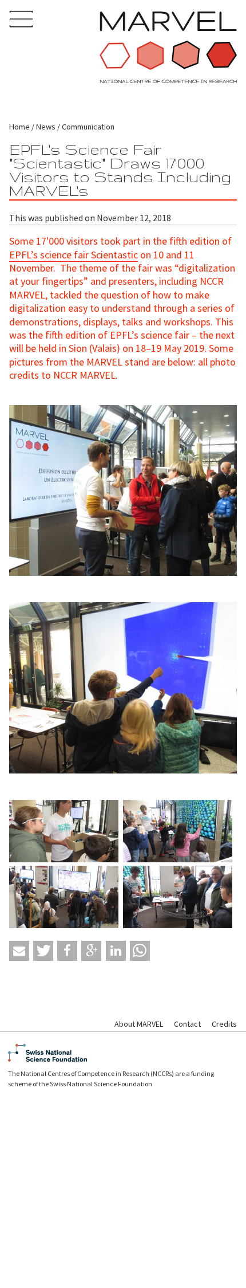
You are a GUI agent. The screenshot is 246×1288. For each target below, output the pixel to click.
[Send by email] (19, 951)
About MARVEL (138, 1024)
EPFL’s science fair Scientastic (73, 254)
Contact (187, 1024)
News (45, 126)
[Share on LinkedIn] (116, 951)
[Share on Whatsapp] (140, 951)
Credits (224, 1024)
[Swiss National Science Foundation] (123, 1053)
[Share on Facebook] (67, 951)
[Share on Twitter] (43, 951)
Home (19, 126)
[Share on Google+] (91, 951)
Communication (88, 126)
